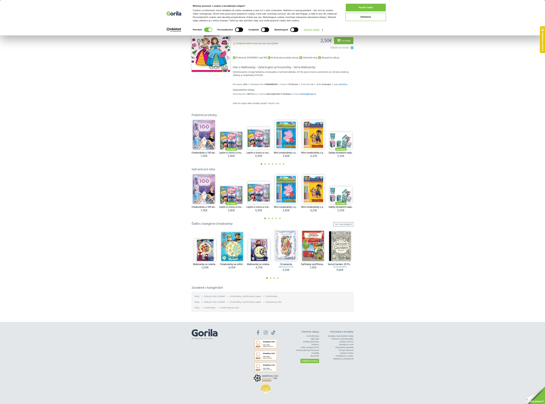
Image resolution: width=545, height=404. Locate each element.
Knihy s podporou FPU (310, 347)
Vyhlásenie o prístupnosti (343, 359)
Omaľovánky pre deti (229, 307)
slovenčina (343, 84)
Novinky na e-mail (346, 344)
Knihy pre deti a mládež (214, 296)
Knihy (196, 296)
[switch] (239, 29)
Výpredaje (315, 339)
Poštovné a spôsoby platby (342, 339)
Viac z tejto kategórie (343, 224)
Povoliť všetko (366, 7)
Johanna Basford (340, 267)
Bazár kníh (315, 356)
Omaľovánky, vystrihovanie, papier (245, 296)
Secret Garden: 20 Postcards (343, 264)
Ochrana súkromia (345, 350)
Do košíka (346, 40)
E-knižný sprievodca (311, 341)
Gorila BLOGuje (313, 336)
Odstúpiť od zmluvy (310, 361)
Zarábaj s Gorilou (346, 341)
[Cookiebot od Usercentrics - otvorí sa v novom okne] (174, 30)
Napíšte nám (274, 103)
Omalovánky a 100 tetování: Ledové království (216, 152)
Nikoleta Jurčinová (286, 267)
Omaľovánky (271, 296)
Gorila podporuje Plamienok (307, 350)
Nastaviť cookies (346, 353)
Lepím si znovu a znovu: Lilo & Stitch (238, 152)
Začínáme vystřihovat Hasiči (316, 264)
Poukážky (315, 353)
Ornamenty (286, 264)
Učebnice (315, 344)
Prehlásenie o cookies (344, 356)
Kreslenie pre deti (274, 302)
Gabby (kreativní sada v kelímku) (346, 152)
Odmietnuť (365, 17)
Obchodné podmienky (344, 347)
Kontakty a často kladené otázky (340, 336)
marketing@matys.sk (307, 94)
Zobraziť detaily (312, 30)
